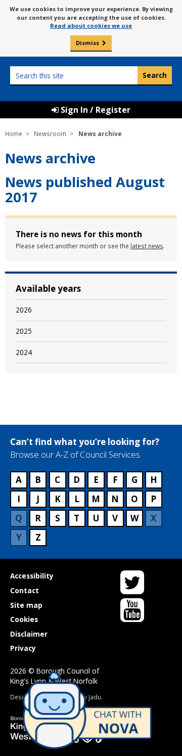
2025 (24, 331)
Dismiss (87, 43)
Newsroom (50, 133)
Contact (24, 590)
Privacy (23, 648)
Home (13, 133)
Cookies (24, 619)
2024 (24, 352)
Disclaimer (29, 634)
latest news (146, 246)
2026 (24, 310)
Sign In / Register (94, 109)
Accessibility (32, 576)
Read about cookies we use (91, 25)
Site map (26, 605)
